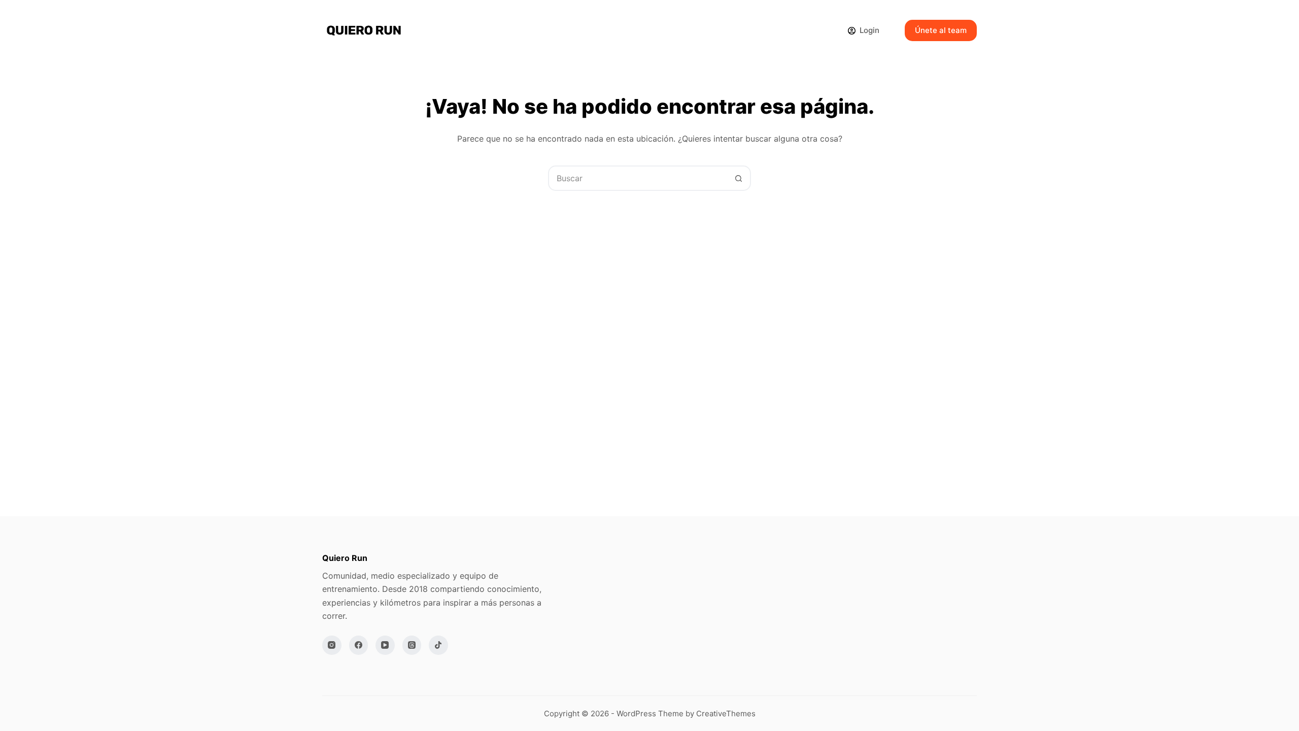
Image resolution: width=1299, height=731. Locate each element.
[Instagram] (331, 645)
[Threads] (412, 645)
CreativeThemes (726, 713)
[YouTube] (385, 645)
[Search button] (738, 178)
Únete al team (941, 30)
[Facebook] (358, 645)
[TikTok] (438, 645)
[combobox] (638, 178)
